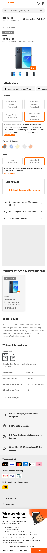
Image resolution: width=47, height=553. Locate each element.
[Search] (41, 10)
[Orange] (30, 146)
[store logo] (11, 3)
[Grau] (24, 146)
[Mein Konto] (38, 3)
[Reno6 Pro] (13, 286)
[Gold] (17, 146)
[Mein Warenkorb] (43, 3)
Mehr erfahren (9, 134)
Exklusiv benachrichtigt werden (25, 189)
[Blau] (11, 146)
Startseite (11, 27)
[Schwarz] (4, 146)
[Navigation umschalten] (3, 3)
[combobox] (20, 10)
